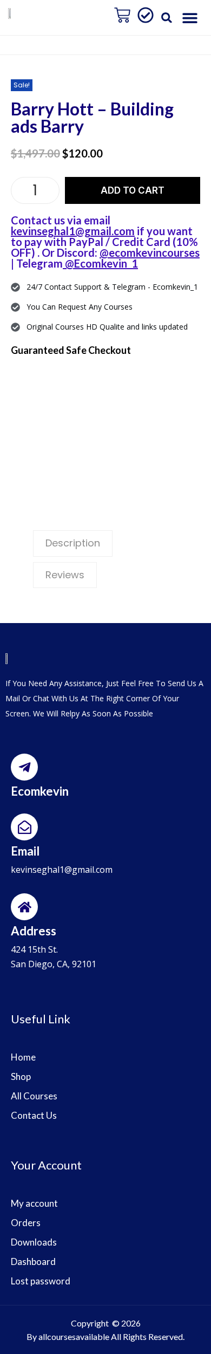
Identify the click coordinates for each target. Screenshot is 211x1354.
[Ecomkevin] (24, 767)
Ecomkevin (40, 791)
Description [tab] (72, 543)
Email (25, 851)
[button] (167, 17)
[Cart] (122, 15)
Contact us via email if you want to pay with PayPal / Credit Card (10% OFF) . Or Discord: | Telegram (105, 242)
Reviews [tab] (64, 575)
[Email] (24, 826)
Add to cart (132, 190)
